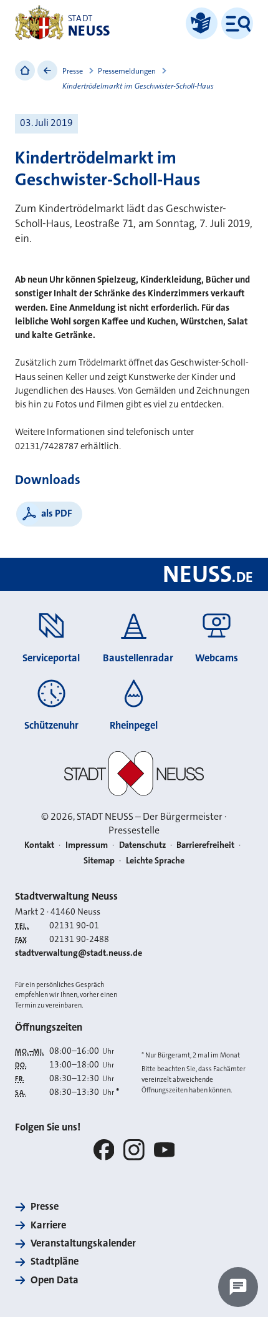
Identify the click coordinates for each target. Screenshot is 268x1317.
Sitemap (99, 861)
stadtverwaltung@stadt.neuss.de (78, 953)
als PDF (56, 513)
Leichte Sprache (155, 861)
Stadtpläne (55, 1261)
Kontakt (39, 845)
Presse (72, 71)
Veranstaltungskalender (83, 1243)
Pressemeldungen (127, 71)
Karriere (48, 1225)
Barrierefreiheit (205, 845)
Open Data (55, 1279)
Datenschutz (142, 845)
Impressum (86, 845)
